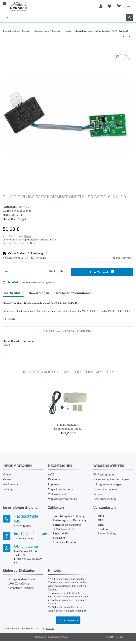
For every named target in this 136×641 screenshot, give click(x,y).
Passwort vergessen (105, 489)
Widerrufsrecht (57, 494)
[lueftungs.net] (18, 6)
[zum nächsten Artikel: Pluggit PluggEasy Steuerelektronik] (130, 37)
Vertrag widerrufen (68, 620)
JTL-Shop (119, 637)
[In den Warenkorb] (5, 48)
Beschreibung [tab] (13, 293)
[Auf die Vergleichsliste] (117, 56)
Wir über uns (10, 484)
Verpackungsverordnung (62, 498)
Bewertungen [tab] (39, 293)
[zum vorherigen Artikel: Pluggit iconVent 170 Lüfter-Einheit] (123, 37)
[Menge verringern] (6, 271)
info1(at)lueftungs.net (28, 534)
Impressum (54, 484)
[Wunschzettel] (109, 6)
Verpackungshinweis (60, 489)
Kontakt (7, 474)
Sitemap (98, 494)
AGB (51, 474)
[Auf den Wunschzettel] (126, 56)
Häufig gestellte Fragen (107, 484)
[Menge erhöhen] (61, 271)
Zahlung (8, 489)
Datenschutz (55, 479)
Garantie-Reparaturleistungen (111, 479)
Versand (27, 236)
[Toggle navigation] (4, 2)
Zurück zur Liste (12, 31)
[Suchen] (129, 17)
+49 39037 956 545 (26, 519)
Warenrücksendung (104, 498)
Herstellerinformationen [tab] (72, 293)
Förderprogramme (104, 474)
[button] (101, 6)
